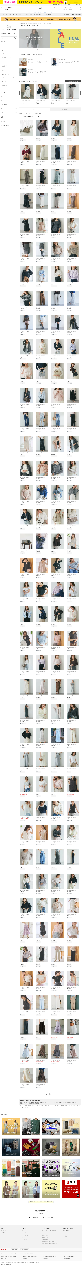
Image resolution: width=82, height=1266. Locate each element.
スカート (4, 61)
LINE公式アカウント (67, 1237)
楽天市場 (78, 4)
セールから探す (25, 1237)
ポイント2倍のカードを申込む (49, 1256)
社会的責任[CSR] (30, 1262)
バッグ (3, 70)
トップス (4, 46)
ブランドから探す (25, 1230)
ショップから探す (25, 1233)
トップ (20, 23)
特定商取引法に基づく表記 (48, 1241)
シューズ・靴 (5, 74)
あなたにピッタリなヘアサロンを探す (8, 1256)
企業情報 (2, 1262)
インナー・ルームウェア (8, 77)
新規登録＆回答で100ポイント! (59, 4)
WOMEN (4, 33)
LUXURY (3, 1232)
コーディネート (65, 109)
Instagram (65, 1235)
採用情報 (37, 1262)
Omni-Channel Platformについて (49, 1243)
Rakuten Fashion (27, 23)
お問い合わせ (45, 1237)
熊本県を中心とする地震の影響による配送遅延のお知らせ (41, 12)
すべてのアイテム (25, 1239)
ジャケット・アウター (7, 50)
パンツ (3, 53)
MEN (9, 33)
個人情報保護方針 (9, 1262)
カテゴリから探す (25, 1235)
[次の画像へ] (80, 93)
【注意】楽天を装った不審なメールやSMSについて (41, 1201)
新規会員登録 (66, 1230)
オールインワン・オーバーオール (8, 65)
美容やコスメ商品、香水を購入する (30, 1256)
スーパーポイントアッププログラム (50, 1230)
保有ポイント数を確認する (69, 1256)
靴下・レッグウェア (7, 81)
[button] (27, 95)
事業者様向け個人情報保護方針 (20, 1262)
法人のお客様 (45, 1239)
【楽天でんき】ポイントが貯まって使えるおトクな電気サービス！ (24, 1253)
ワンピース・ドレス (7, 57)
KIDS (14, 33)
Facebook (65, 1233)
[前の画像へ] (19, 93)
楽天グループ (71, 4)
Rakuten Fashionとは (47, 1233)
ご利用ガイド (45, 1235)
